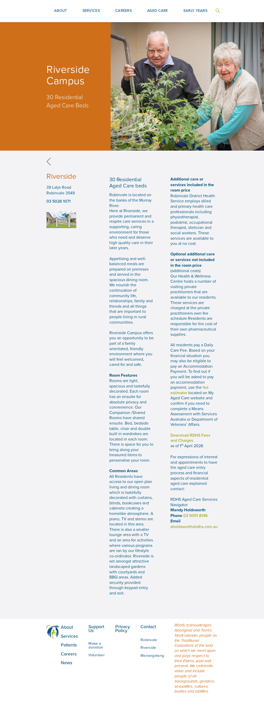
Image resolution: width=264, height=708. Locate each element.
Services (69, 636)
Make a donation (95, 645)
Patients (69, 645)
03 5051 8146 (195, 515)
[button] (60, 11)
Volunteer (96, 655)
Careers (69, 654)
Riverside (148, 647)
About (67, 627)
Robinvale (149, 639)
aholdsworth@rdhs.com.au (194, 526)
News (66, 662)
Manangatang (152, 655)
